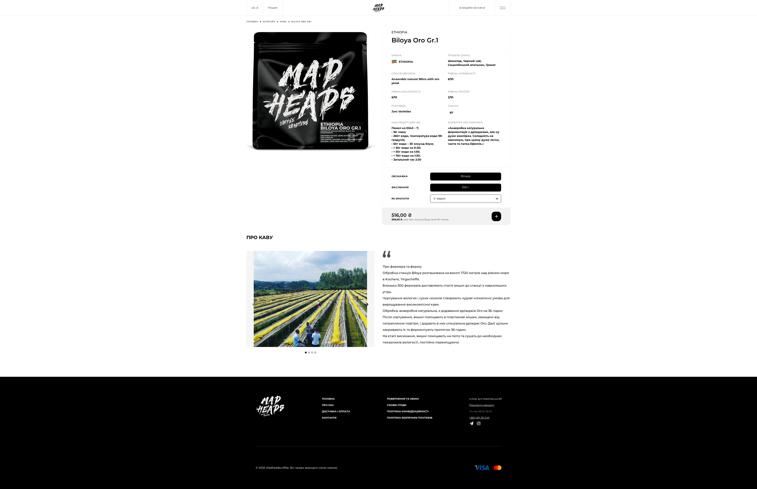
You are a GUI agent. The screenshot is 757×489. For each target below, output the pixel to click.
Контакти (329, 417)
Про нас (328, 405)
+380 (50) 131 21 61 (479, 417)
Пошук (273, 7)
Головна (328, 398)
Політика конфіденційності (408, 411)
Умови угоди (396, 405)
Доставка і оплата (336, 411)
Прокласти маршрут (481, 405)
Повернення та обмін (403, 398)
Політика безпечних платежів (409, 417)
